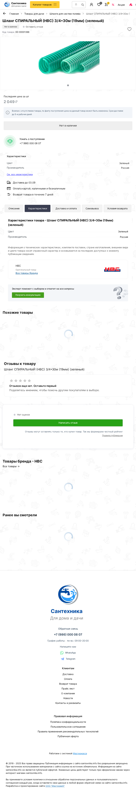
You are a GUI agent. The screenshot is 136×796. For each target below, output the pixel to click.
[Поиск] (82, 4)
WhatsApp (70, 652)
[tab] (68, 85)
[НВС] (94, 269)
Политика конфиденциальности (68, 721)
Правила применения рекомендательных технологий (68, 731)
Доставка (68, 674)
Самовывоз (92, 208)
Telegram (70, 658)
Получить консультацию (27, 295)
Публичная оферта (68, 736)
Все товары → (11, 466)
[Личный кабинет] (91, 4)
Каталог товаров (42, 4)
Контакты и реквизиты (68, 703)
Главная (14, 13)
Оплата (68, 679)
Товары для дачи (34, 13)
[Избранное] (99, 4)
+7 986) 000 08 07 (30, 143)
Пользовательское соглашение (68, 726)
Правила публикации (112, 435)
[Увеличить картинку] (68, 59)
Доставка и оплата (66, 208)
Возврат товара (68, 683)
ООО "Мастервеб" (55, 786)
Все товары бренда (27, 273)
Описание (14, 208)
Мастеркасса (80, 753)
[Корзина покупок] (106, 4)
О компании (68, 693)
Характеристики (37, 208)
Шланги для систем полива (65, 13)
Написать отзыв (68, 422)
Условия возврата (117, 208)
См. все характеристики (20, 174)
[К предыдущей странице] (4, 13)
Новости (68, 698)
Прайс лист (68, 688)
